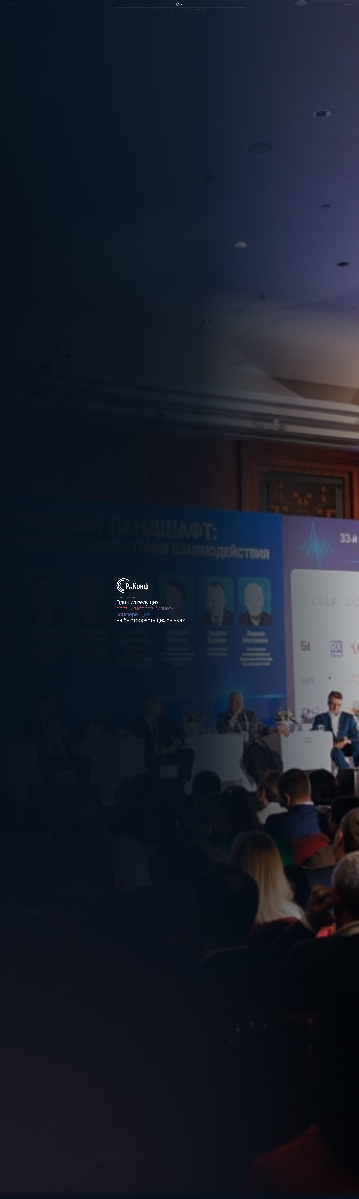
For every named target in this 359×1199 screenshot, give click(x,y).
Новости (179, 10)
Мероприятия (200, 10)
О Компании (158, 10)
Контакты (169, 10)
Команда (189, 10)
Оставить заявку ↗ (349, 4)
